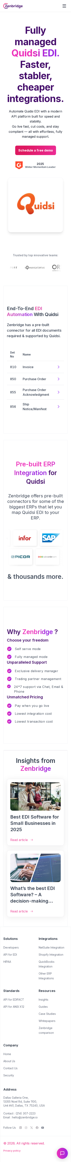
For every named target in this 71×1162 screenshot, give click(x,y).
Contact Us (10, 1068)
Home (7, 1054)
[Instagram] (26, 1127)
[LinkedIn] (20, 1127)
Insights (43, 999)
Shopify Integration (51, 954)
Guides (43, 1006)
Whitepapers (47, 1021)
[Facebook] (37, 1127)
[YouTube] (42, 1127)
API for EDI (10, 954)
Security (8, 1075)
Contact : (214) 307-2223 (19, 1113)
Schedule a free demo (35, 150)
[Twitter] (31, 1127)
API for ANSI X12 (13, 1006)
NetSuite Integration (51, 947)
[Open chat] (62, 1153)
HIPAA (7, 961)
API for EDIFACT (13, 999)
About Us (9, 1061)
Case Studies (47, 1013)
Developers (11, 947)
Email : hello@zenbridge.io (20, 1117)
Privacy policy (12, 1150)
